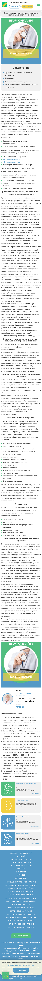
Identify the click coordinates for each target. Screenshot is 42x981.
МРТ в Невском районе (21, 911)
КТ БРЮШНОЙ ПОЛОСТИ (21, 863)
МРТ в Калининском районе (21, 892)
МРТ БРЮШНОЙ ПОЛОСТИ (21, 866)
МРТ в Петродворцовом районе (21, 918)
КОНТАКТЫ (21, 872)
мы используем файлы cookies (21, 965)
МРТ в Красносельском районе (21, 901)
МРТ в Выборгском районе (21, 888)
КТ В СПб (21, 856)
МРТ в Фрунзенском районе (21, 924)
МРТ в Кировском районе (21, 895)
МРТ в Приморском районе (21, 921)
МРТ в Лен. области (21, 905)
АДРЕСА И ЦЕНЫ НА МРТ (21, 853)
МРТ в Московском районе (21, 908)
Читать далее (35, 793)
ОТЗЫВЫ (21, 875)
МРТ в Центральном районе (21, 927)
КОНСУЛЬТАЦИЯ (21, 53)
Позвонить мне (14, 6)
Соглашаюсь (21, 970)
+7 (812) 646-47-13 (27, 6)
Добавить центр (21, 936)
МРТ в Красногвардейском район (21, 898)
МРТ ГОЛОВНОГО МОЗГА (21, 859)
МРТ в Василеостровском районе (21, 885)
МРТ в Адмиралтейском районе (21, 882)
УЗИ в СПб (21, 869)
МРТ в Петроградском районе (21, 914)
